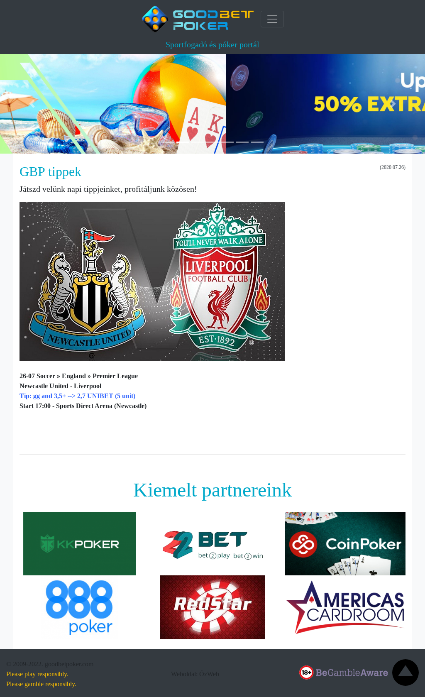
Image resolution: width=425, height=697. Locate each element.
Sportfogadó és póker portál (212, 44)
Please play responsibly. (37, 673)
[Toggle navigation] (272, 19)
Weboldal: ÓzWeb (195, 673)
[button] (32, 104)
